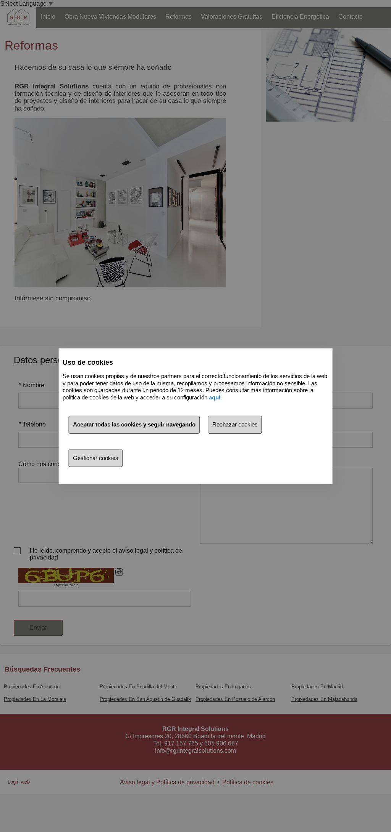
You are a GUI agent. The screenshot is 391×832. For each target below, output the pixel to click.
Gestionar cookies (95, 458)
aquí (214, 397)
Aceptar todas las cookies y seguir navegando (134, 424)
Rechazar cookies (235, 424)
